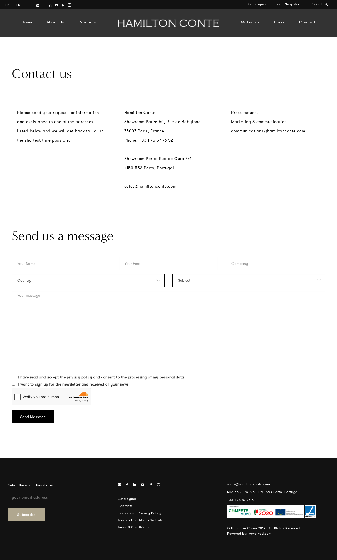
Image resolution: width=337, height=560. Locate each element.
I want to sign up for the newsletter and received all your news (73, 384)
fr (7, 5)
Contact (307, 22)
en (18, 5)
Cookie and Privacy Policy (139, 513)
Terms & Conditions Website (140, 520)
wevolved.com (260, 533)
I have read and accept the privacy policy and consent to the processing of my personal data (101, 377)
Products (87, 22)
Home (27, 22)
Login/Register (287, 4)
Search (318, 4)
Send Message (33, 416)
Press (279, 22)
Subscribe (26, 514)
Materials (250, 22)
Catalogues (257, 4)
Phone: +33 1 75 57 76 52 (148, 140)
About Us (55, 22)
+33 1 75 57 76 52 (241, 500)
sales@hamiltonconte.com (150, 186)
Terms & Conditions (133, 527)
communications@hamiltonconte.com (268, 130)
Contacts (125, 506)
